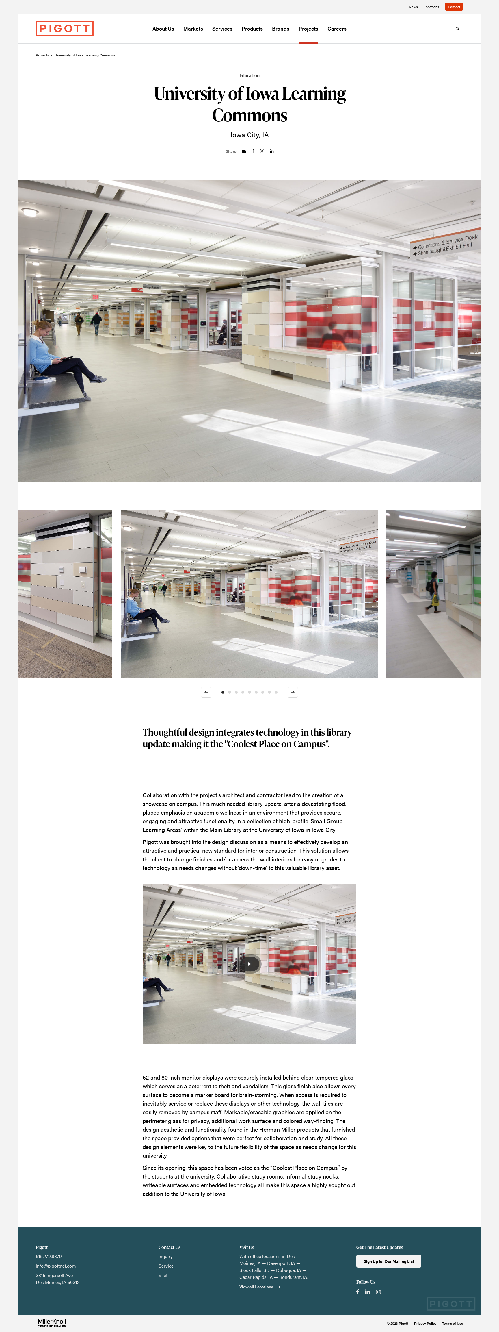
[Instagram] (378, 1292)
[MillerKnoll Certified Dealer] (52, 1323)
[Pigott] (65, 28)
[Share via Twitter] (262, 151)
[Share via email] (244, 151)
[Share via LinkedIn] (272, 151)
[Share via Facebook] (253, 151)
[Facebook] (357, 1291)
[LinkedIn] (367, 1291)
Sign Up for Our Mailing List (389, 1261)
